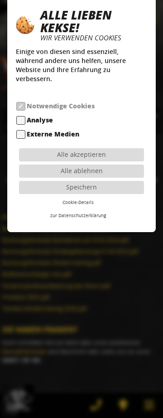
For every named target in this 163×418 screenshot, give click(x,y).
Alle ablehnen (82, 170)
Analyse (40, 120)
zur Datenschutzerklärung (78, 215)
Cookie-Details (78, 202)
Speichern (81, 187)
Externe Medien (53, 134)
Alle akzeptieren (81, 154)
